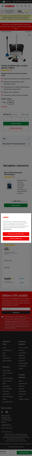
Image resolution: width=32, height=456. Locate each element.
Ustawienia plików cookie (16, 238)
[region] (16, 228)
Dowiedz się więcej (7, 229)
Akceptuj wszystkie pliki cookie (16, 234)
